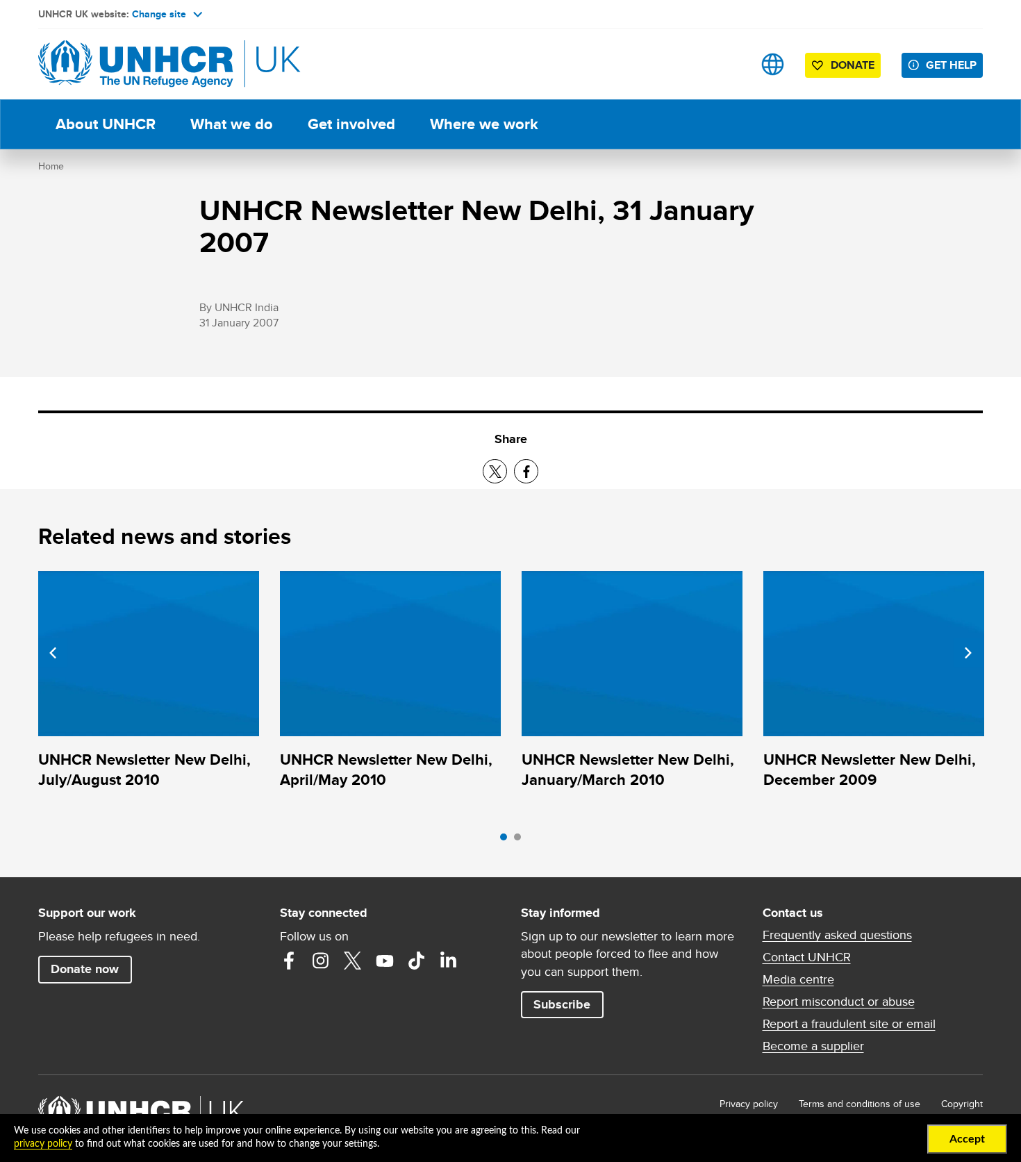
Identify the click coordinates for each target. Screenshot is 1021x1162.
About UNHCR (106, 124)
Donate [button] (852, 65)
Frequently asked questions (837, 935)
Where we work (484, 124)
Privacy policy (749, 1104)
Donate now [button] (85, 969)
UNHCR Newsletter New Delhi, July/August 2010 (144, 769)
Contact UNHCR (807, 957)
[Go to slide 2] (521, 840)
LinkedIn (449, 961)
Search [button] (728, 64)
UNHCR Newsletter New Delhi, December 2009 (869, 769)
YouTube (385, 961)
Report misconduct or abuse (839, 1001)
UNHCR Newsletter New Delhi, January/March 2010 (628, 769)
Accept (967, 1139)
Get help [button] (951, 65)
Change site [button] (159, 14)
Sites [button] (772, 64)
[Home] (135, 64)
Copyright (962, 1104)
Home (51, 166)
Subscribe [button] (561, 1004)
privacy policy (43, 1144)
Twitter (353, 961)
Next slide (968, 652)
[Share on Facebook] (526, 471)
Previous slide (52, 652)
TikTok (417, 961)
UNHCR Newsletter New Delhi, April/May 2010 (386, 769)
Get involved (351, 124)
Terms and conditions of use (859, 1104)
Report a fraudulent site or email (849, 1023)
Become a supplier (813, 1046)
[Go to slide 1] (507, 840)
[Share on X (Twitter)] (495, 471)
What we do (231, 124)
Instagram (321, 961)
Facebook (289, 961)
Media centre (798, 979)
